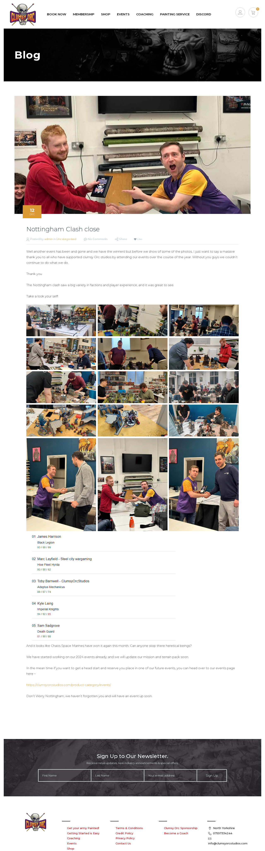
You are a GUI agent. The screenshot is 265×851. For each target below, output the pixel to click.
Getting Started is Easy (83, 833)
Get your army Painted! (83, 828)
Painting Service (175, 14)
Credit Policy (124, 833)
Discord (203, 14)
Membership (83, 14)
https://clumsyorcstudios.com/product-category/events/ (68, 685)
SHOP (105, 14)
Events (72, 843)
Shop (70, 848)
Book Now (56, 14)
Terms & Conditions (129, 828)
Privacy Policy (125, 838)
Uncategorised (66, 239)
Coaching (144, 14)
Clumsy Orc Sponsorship (181, 828)
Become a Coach (176, 833)
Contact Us (123, 843)
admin (48, 239)
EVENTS (123, 14)
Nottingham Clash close (63, 229)
